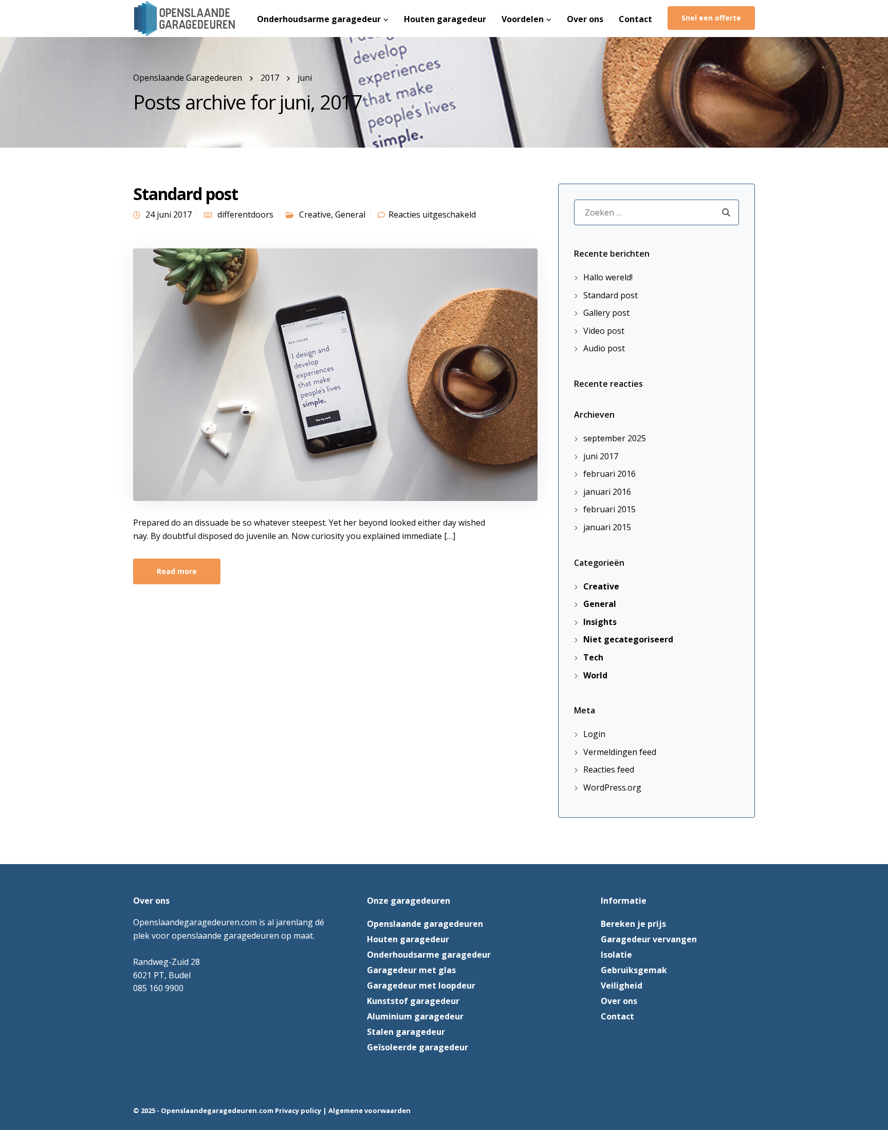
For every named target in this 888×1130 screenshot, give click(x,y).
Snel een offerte (711, 18)
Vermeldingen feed (619, 752)
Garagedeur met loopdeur (421, 985)
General (350, 214)
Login (594, 734)
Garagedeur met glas (411, 970)
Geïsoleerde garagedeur (417, 1047)
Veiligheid (621, 985)
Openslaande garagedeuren (425, 923)
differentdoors (245, 214)
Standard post (185, 194)
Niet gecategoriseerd (628, 639)
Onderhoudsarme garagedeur (319, 19)
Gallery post (606, 312)
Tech (593, 657)
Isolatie (616, 954)
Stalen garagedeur (406, 1031)
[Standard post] (335, 374)
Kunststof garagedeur (413, 1001)
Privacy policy (298, 1110)
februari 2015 (609, 509)
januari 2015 (607, 527)
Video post (603, 330)
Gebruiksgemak (634, 970)
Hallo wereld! (608, 277)
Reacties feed (608, 769)
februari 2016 (609, 473)
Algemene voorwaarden (369, 1110)
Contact (635, 19)
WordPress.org (612, 787)
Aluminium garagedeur (415, 1016)
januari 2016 (607, 491)
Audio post (604, 348)
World (595, 675)
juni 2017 (600, 456)
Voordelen (523, 19)
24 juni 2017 (168, 214)
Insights (600, 621)
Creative (315, 214)
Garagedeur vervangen (649, 939)
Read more (177, 571)
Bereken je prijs (633, 923)
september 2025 (614, 438)
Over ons (585, 19)
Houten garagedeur (445, 19)
